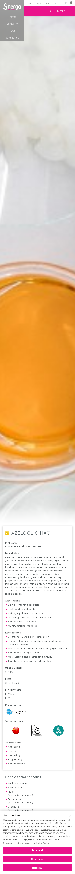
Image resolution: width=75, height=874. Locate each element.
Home (12, 16)
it (54, 2)
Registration (42, 3)
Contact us (12, 37)
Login (29, 3)
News (12, 30)
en (58, 2)
